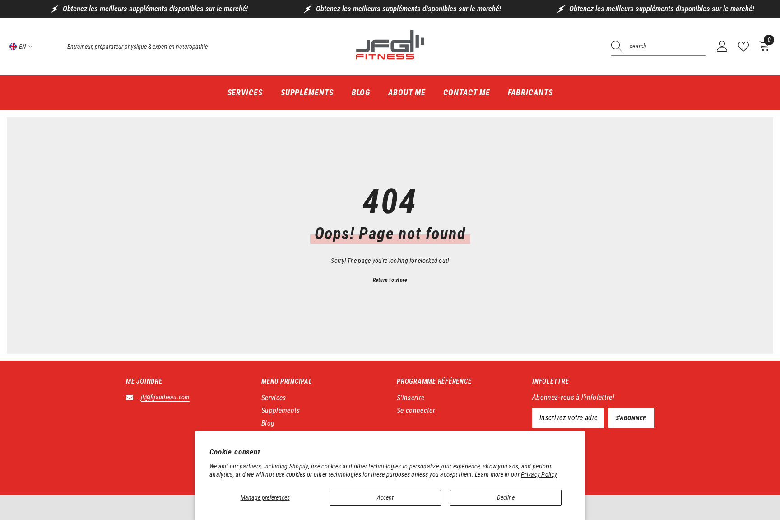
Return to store (390, 280)
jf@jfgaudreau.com (165, 397)
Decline (506, 497)
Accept (385, 497)
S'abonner (631, 418)
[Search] (658, 47)
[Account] (722, 46)
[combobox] (668, 46)
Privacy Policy (539, 474)
